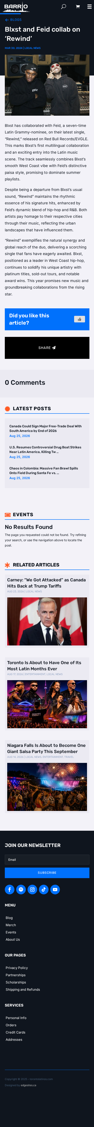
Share (44, 348)
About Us (13, 939)
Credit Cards (15, 1032)
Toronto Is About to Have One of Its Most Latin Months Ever (44, 665)
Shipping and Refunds (23, 989)
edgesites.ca (28, 1085)
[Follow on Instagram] (32, 889)
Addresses (14, 1039)
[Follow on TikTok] (44, 889)
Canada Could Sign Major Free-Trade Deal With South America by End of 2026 (45, 428)
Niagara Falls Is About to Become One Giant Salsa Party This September (46, 748)
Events (11, 932)
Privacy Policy (17, 968)
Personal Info (16, 1018)
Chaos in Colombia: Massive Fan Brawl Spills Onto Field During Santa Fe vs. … (43, 470)
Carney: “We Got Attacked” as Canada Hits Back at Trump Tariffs (46, 583)
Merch (11, 925)
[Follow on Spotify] (21, 889)
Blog (9, 918)
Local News (32, 48)
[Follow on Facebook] (9, 889)
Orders (11, 1025)
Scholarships (16, 982)
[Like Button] (79, 319)
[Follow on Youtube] (55, 889)
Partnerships (16, 975)
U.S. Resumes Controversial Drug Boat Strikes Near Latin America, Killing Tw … (45, 449)
